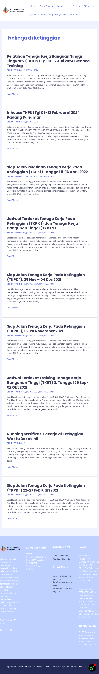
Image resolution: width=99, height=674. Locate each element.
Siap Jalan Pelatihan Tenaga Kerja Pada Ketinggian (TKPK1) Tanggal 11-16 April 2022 (47, 169)
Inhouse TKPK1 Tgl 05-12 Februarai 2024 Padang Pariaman (43, 115)
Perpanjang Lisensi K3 (36, 557)
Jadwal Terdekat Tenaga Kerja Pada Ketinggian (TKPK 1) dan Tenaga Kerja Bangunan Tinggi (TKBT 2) (42, 223)
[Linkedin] (11, 630)
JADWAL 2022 (32, 176)
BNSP (75, 6)
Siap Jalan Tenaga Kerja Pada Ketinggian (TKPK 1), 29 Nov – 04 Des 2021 (46, 277)
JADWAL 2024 (32, 70)
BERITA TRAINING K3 (16, 70)
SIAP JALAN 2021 (46, 284)
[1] (92, 669)
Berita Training (46, 6)
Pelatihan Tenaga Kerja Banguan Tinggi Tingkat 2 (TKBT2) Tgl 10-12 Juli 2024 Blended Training (48, 61)
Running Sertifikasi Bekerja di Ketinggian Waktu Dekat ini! (45, 436)
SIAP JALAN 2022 (46, 176)
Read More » (12, 94)
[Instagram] (6, 630)
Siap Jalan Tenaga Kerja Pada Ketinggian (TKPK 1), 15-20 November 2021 (46, 329)
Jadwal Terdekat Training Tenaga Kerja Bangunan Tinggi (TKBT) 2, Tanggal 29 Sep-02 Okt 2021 (48, 382)
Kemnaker (61, 6)
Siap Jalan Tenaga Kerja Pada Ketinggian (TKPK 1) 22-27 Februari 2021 (46, 488)
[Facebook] (1, 630)
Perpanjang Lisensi (57, 14)
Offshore (88, 6)
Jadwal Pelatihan (37, 14)
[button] (67, 6)
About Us (74, 14)
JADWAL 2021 (32, 284)
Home (33, 6)
